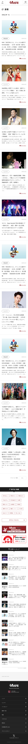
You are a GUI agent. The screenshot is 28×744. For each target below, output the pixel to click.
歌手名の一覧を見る (14, 520)
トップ (3, 698)
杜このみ (18, 513)
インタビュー (4, 706)
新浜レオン (5, 504)
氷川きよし (5, 495)
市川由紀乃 (13, 500)
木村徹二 (11, 513)
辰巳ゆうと (13, 495)
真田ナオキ (5, 508)
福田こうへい (13, 508)
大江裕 (20, 508)
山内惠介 (12, 504)
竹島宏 (18, 504)
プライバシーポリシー (6, 731)
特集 (3, 714)
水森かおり (20, 495)
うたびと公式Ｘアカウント (14, 737)
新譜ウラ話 (4, 710)
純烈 (19, 500)
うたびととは (4, 718)
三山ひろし (5, 500)
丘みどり (5, 513)
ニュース (3, 702)
